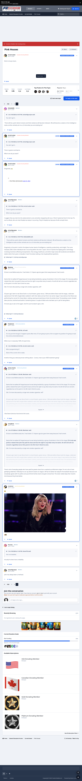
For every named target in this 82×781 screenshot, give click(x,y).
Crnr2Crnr (10, 486)
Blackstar (10, 267)
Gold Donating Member (31, 697)
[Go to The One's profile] (5, 545)
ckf (24, 330)
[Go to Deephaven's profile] (5, 324)
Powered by (72, 778)
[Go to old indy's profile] (14, 646)
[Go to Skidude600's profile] (5, 108)
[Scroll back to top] (78, 772)
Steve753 (25, 551)
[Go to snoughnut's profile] (5, 424)
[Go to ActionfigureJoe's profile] (43, 91)
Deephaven (11, 324)
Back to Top (76, 738)
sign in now (40, 593)
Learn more (3, 3)
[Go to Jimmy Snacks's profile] (5, 368)
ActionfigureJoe (27, 114)
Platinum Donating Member (32, 716)
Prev (8, 104)
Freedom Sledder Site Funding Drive (15, 44)
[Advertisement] (41, 29)
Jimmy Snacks (12, 368)
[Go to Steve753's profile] (35, 91)
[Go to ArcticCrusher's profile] (5, 55)
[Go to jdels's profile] (12, 646)
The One (10, 544)
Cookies (12, 778)
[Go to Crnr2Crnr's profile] (5, 486)
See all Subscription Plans (71, 733)
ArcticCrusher (11, 55)
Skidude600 (11, 108)
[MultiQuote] (4, 130)
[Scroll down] (78, 777)
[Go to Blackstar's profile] (5, 268)
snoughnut (11, 423)
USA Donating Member (30, 659)
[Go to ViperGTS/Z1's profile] (7, 646)
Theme (5, 778)
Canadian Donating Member (33, 678)
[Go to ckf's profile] (47, 91)
